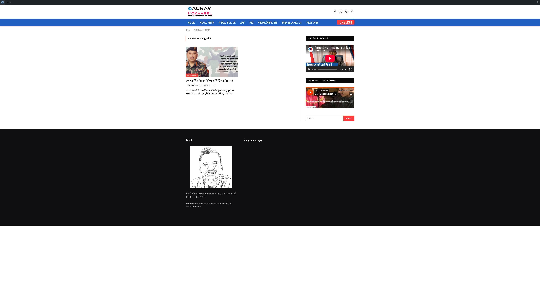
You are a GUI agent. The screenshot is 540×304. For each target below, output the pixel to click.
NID (251, 22)
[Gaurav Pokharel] (206, 12)
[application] (330, 58)
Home (191, 22)
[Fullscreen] (350, 69)
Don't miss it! (192, 75)
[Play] (309, 69)
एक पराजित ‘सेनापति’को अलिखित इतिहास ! (209, 81)
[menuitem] (2, 2)
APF (242, 22)
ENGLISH (345, 22)
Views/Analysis (267, 22)
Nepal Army (207, 22)
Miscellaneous (292, 22)
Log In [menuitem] (8, 2)
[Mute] (346, 69)
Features (312, 22)
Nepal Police (227, 22)
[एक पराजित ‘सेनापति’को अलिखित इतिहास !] (212, 62)
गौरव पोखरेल (192, 85)
